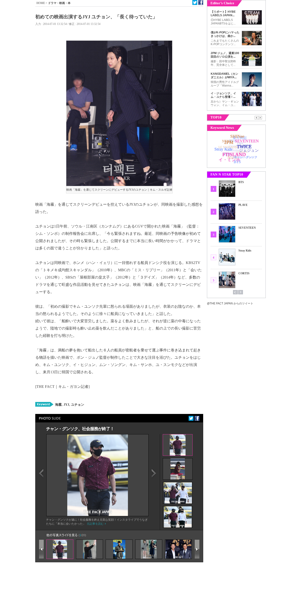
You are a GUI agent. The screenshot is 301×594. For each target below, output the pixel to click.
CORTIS (244, 273)
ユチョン (77, 404)
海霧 (58, 404)
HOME (40, 3)
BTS (241, 182)
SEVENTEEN (247, 227)
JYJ (66, 404)
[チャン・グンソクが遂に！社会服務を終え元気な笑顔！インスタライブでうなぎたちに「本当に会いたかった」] (97, 515)
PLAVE (243, 205)
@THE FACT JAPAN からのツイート (230, 303)
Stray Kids (244, 250)
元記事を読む (95, 523)
